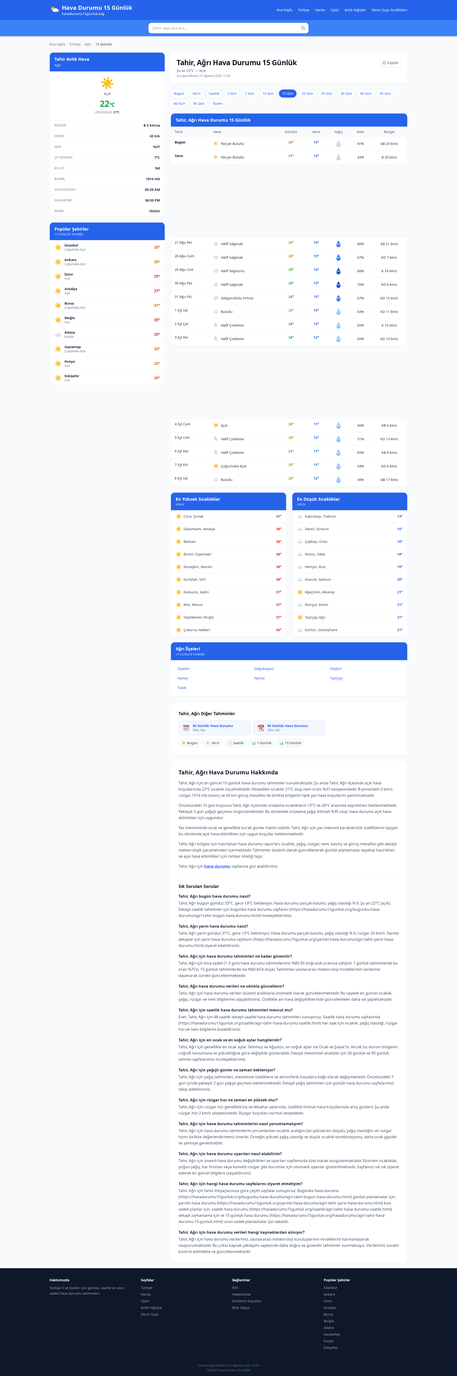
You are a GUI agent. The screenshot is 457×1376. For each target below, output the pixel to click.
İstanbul (330, 1287)
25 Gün (327, 93)
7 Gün (249, 93)
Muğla (329, 1321)
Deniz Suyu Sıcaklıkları (389, 10)
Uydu (335, 10)
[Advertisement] (289, 200)
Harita (320, 10)
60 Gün (179, 103)
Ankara (329, 1294)
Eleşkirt (336, 668)
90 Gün (199, 103)
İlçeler (218, 103)
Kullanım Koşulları (247, 1301)
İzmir (328, 1301)
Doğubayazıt (264, 668)
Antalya (330, 1307)
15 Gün (287, 93)
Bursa (328, 1314)
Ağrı (88, 44)
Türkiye (303, 10)
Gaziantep (332, 1334)
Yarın (197, 93)
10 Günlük (290, 743)
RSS (235, 1287)
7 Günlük (261, 743)
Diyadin (184, 668)
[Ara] (303, 28)
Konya (328, 1341)
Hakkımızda (241, 1294)
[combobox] (228, 28)
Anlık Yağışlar (355, 10)
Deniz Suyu (150, 1314)
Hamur (183, 678)
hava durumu (217, 866)
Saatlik (214, 93)
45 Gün (385, 93)
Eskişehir (331, 1347)
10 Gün (268, 93)
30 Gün (346, 93)
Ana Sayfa (284, 10)
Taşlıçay (336, 678)
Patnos (259, 678)
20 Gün (307, 93)
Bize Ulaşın (241, 1307)
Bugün (179, 93)
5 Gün (232, 93)
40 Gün (366, 93)
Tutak (182, 687)
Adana (329, 1327)
